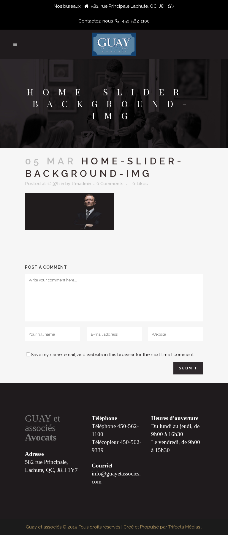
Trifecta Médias (184, 527)
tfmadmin (81, 183)
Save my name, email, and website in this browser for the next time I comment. (112, 354)
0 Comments (110, 183)
